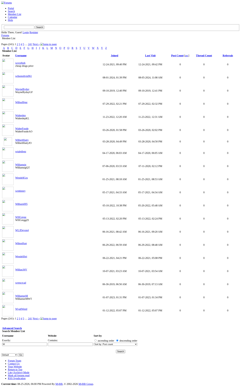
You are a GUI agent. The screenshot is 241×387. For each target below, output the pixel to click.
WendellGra (21, 177)
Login (26, 32)
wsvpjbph (20, 63)
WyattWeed (21, 309)
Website (52, 335)
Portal (11, 8)
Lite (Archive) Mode (18, 372)
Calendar (12, 17)
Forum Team (14, 360)
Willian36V (21, 269)
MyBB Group (86, 384)
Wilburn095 (21, 204)
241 (30, 44)
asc (186, 55)
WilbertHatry (22, 140)
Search (11, 11)
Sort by (98, 335)
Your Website (15, 366)
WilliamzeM (21, 295)
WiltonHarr (21, 243)
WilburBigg (21, 102)
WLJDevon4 (22, 230)
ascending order (106, 340)
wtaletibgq (20, 151)
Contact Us (14, 363)
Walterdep (20, 115)
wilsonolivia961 (23, 76)
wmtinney (20, 190)
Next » (36, 44)
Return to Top (15, 369)
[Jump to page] (48, 44)
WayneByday (22, 89)
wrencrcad (20, 282)
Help (10, 20)
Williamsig (20, 164)
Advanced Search (12, 328)
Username (7, 335)
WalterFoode (22, 128)
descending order (128, 340)
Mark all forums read (19, 375)
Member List (14, 14)
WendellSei (21, 256)
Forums (5, 35)
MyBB (59, 384)
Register (34, 32)
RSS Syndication (17, 378)
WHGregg (20, 217)
